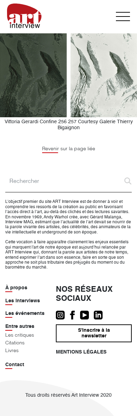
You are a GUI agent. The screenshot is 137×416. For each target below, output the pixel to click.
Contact (14, 364)
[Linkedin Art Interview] (100, 314)
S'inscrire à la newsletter (94, 333)
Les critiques (19, 335)
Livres (12, 350)
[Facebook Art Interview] (75, 314)
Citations (15, 342)
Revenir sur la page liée (68, 149)
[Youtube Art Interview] (87, 314)
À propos (16, 287)
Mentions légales (81, 352)
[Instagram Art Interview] (63, 314)
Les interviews (22, 300)
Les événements (25, 313)
